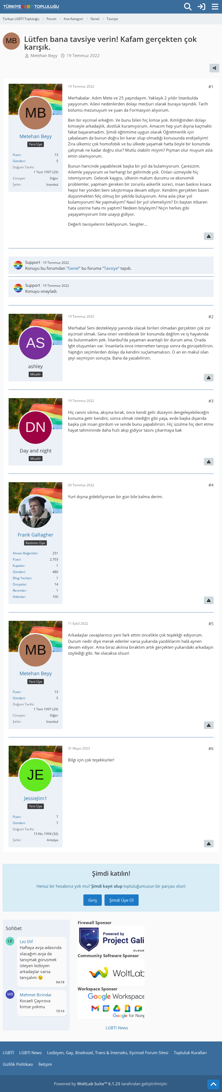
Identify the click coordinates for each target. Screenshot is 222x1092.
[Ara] (187, 6)
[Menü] (215, 6)
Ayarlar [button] (58, 943)
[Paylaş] (214, 68)
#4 (211, 485)
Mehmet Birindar (36, 994)
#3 (211, 401)
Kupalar (18, 565)
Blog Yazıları (22, 578)
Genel (73, 268)
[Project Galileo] (117, 938)
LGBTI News (117, 1027)
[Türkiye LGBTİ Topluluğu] (31, 6)
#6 (211, 748)
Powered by (87, 1083)
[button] (10, 940)
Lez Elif (26, 941)
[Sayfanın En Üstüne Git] (213, 1084)
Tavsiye (111, 268)
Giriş (92, 900)
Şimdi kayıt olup (106, 886)
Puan (16, 154)
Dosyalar (19, 584)
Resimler (19, 590)
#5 (211, 623)
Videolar (19, 596)
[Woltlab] (117, 971)
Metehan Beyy (44, 55)
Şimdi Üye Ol (121, 900)
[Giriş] (201, 7)
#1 (211, 86)
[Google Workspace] (117, 1004)
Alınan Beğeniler (25, 553)
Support (32, 262)
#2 (211, 316)
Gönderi (19, 161)
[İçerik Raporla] (209, 236)
